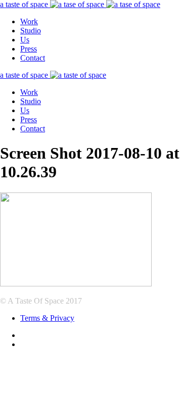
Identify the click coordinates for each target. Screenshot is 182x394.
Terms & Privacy (47, 318)
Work (29, 21)
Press (28, 48)
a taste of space (25, 4)
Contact (32, 58)
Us (24, 39)
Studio (30, 30)
